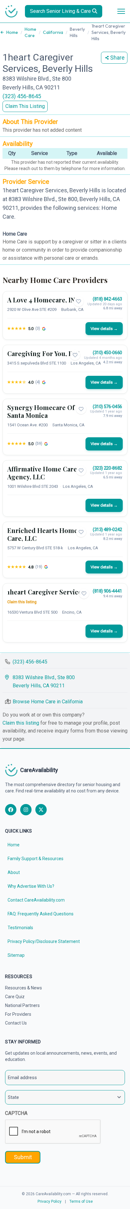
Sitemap (16, 955)
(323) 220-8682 (107, 468)
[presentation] (53, 1132)
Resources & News (23, 987)
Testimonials (20, 927)
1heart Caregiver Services (46, 592)
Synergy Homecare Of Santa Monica (41, 411)
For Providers (18, 1014)
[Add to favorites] (79, 301)
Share (117, 57)
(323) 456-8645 (22, 96)
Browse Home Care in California (48, 702)
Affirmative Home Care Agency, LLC (42, 473)
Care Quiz (15, 996)
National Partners (22, 1005)
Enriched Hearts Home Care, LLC (42, 534)
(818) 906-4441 (107, 591)
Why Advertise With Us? (31, 886)
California (53, 32)
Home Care (30, 32)
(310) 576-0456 (107, 406)
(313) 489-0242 (107, 529)
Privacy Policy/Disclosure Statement (44, 941)
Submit (23, 1157)
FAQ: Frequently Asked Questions (41, 913)
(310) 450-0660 (107, 352)
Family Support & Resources (35, 858)
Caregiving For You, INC (43, 353)
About (14, 872)
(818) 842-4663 (107, 298)
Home (12, 32)
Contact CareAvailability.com (36, 900)
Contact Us (16, 1022)
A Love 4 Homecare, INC (43, 300)
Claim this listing (22, 602)
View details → (104, 328)
